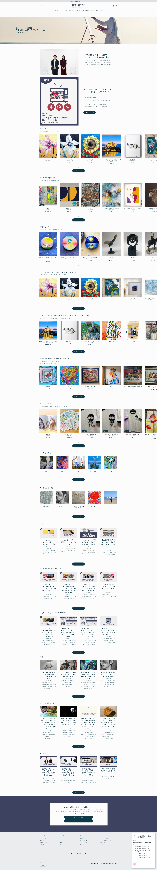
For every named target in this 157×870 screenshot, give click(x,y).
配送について (82, 835)
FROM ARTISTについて (104, 835)
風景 (46, 471)
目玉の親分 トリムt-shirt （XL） (90, 434)
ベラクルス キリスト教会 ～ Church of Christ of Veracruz (90, 342)
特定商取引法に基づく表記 (85, 847)
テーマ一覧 (42, 835)
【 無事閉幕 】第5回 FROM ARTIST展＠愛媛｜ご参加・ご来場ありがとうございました (108, 544)
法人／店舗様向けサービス (105, 840)
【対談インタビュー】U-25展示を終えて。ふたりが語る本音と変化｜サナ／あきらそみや (68, 588)
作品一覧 (42, 844)
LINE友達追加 (102, 844)
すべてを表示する (78, 170)
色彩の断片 (111, 386)
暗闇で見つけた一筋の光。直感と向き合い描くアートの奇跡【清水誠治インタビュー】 (68, 723)
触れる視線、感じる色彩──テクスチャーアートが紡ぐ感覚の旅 (88, 675)
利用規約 (82, 838)
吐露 (90, 208)
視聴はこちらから (89, 112)
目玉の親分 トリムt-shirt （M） (133, 434)
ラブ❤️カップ (48, 434)
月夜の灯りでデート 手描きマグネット (90, 257)
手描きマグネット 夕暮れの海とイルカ (69, 257)
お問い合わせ (102, 842)
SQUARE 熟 (133, 298)
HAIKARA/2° (48, 208)
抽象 (62, 471)
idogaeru (61, 506)
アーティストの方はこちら (78, 820)
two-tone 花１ (90, 159)
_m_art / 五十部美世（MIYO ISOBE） (78, 507)
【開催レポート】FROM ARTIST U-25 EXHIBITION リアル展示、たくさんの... (88, 587)
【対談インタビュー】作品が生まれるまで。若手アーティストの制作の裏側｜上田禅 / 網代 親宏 (48, 632)
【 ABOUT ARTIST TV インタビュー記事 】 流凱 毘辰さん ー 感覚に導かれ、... (108, 631)
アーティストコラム (64, 844)
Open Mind (48, 386)
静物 (78, 471)
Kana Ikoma (46, 506)
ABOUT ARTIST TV (63, 847)
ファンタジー (93, 471)
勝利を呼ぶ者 (111, 341)
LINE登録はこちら (78, 817)
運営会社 (82, 844)
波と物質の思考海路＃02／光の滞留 (112, 208)
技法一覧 (42, 840)
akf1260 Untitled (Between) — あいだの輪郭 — (133, 208)
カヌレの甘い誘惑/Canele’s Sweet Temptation (133, 386)
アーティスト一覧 (44, 842)
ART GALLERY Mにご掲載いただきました (108, 770)
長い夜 (111, 257)
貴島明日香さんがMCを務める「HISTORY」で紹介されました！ (49, 772)
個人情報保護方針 (83, 840)
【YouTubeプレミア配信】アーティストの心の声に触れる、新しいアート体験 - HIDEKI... (68, 632)
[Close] (153, 834)
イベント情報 (63, 838)
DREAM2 (111, 298)
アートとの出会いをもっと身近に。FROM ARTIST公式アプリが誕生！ (48, 543)
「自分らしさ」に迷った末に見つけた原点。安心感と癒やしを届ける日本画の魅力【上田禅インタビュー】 (108, 724)
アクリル (109, 471)
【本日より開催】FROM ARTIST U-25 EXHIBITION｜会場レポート (108, 587)
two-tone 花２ (69, 159)
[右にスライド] (81, 167)
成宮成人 (93, 506)
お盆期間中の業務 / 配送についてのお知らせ (68, 542)
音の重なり (133, 341)
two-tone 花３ (48, 159)
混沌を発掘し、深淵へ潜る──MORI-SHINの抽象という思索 (68, 675)
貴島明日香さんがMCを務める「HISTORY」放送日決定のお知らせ (69, 772)
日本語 (42, 865)
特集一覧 (62, 835)
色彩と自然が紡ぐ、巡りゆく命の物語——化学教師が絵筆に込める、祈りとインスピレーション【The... (88, 724)
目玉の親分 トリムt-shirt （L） (111, 434)
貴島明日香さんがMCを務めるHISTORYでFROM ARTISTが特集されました (88, 772)
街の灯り (133, 257)
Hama (109, 506)
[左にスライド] (75, 167)
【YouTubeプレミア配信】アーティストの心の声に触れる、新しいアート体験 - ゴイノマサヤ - (88, 632)
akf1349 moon (69, 208)
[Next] (134, 864)
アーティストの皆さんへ (105, 838)
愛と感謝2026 (69, 386)
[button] (41, 6)
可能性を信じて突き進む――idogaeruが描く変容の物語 (108, 675)
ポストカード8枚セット (69, 434)
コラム (61, 842)
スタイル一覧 (43, 838)
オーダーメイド (63, 840)
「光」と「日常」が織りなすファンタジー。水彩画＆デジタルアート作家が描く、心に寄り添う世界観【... (48, 724)
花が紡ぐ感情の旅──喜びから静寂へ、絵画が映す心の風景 (48, 675)
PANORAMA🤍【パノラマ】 (90, 386)
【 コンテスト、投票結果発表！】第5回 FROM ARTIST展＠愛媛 (88, 543)
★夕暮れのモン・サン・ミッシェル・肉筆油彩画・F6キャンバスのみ (112, 160)
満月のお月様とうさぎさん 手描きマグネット (48, 258)
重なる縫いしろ (133, 159)
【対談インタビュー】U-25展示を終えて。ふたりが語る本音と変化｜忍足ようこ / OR (48, 588)
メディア (62, 849)
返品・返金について (84, 842)
